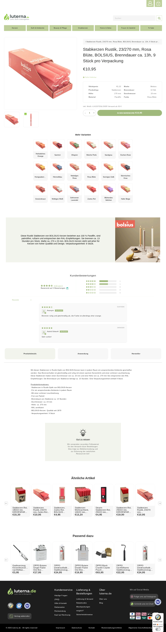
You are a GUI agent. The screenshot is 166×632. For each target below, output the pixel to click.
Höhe (91, 93)
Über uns (103, 599)
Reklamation (59, 607)
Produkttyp (93, 90)
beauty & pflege (60, 28)
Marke (126, 86)
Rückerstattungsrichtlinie (111, 628)
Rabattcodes (81, 603)
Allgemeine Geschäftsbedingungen (142, 628)
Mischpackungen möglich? (83, 609)
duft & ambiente (37, 28)
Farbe (126, 97)
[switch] (158, 629)
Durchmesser (130, 93)
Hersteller (136, 354)
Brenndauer (129, 90)
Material (92, 97)
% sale (151, 28)
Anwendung (83, 354)
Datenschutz (77, 628)
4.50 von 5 (58, 286)
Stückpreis (93, 86)
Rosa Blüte (151, 97)
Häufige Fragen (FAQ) (60, 597)
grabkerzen (83, 28)
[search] (134, 18)
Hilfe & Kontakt (60, 603)
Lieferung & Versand (84, 599)
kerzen (15, 28)
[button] (91, 281)
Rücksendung (60, 611)
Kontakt (92, 628)
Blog (101, 603)
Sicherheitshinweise (84, 614)
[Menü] (162, 614)
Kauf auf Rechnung (62, 615)
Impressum (60, 628)
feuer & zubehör (128, 28)
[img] (47, 307)
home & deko (105, 28)
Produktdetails (30, 354)
